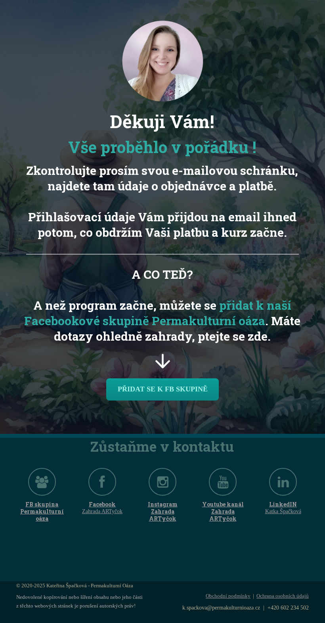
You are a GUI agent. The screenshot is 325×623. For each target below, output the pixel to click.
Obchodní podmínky (228, 596)
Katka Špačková (283, 511)
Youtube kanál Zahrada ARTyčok (223, 511)
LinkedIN (283, 504)
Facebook (102, 504)
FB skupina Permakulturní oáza (42, 511)
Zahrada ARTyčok (102, 511)
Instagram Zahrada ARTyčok (163, 511)
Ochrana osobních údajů (282, 596)
